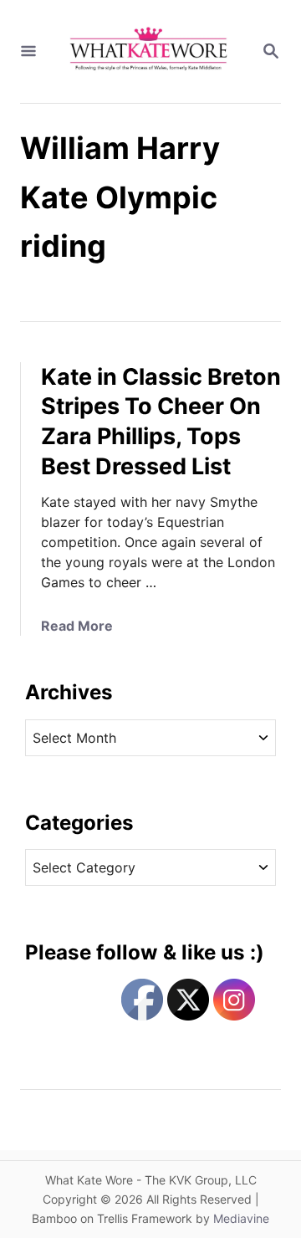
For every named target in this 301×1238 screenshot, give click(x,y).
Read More (77, 625)
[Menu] (28, 52)
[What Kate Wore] (149, 51)
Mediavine (241, 1218)
